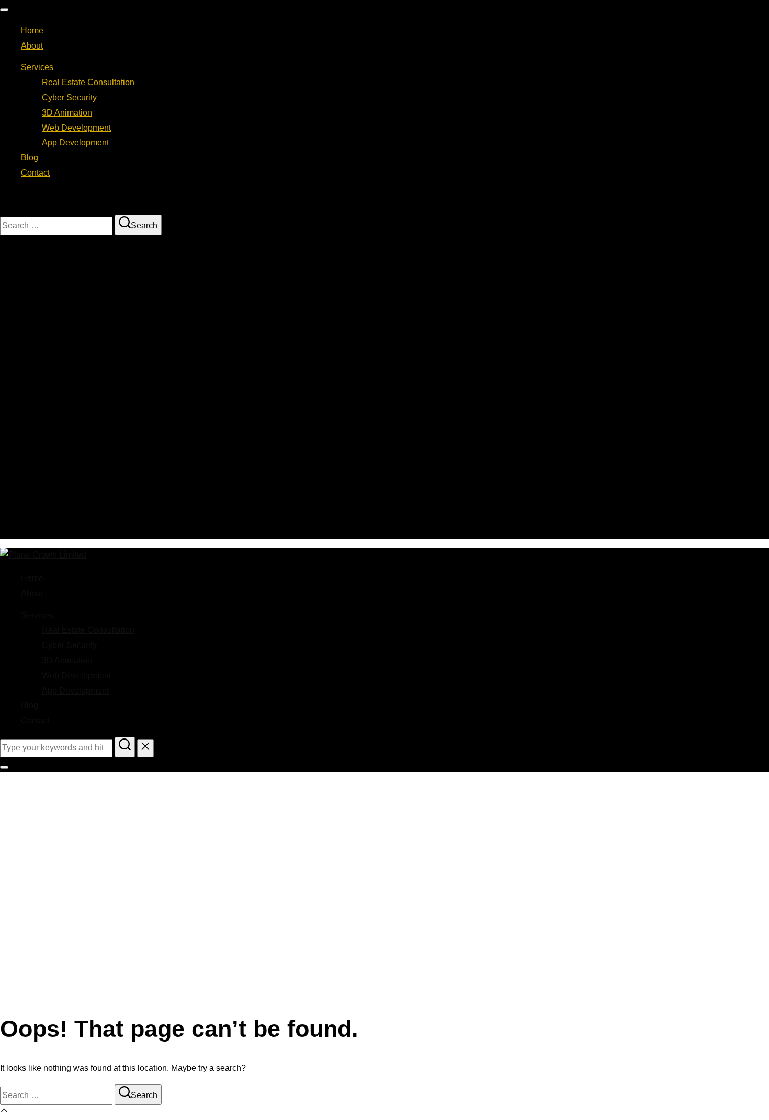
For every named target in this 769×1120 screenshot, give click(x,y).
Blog (29, 157)
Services (37, 67)
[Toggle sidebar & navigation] (4, 767)
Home (32, 30)
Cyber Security (69, 97)
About (32, 45)
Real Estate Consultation (88, 82)
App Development (75, 142)
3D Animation (67, 112)
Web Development (76, 127)
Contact (35, 172)
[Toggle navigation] (4, 9)
